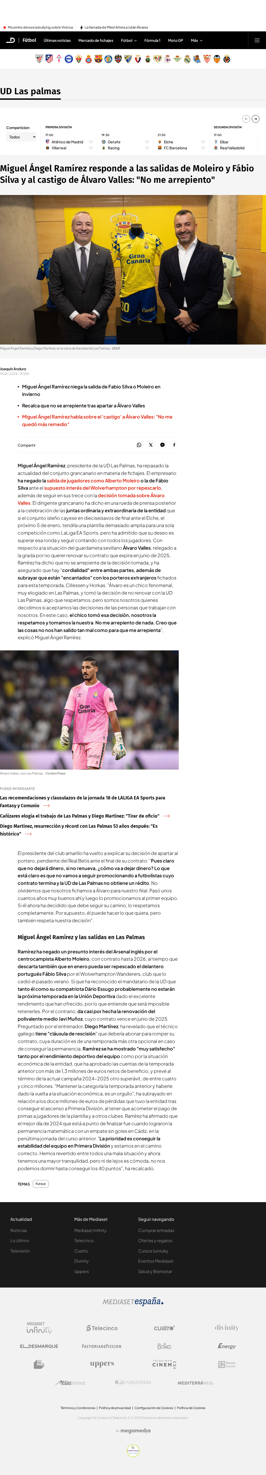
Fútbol (29, 40)
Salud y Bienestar (155, 1271)
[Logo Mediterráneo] (195, 1382)
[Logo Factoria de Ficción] (102, 1346)
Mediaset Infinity (90, 1230)
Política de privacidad (115, 1408)
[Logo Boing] (164, 1346)
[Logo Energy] (227, 1346)
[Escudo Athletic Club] (39, 59)
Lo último (19, 1240)
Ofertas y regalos (155, 1240)
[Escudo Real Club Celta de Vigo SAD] (59, 59)
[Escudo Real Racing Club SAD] (147, 59)
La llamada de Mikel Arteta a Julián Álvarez (116, 27)
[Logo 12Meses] (227, 1364)
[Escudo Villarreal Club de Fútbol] (226, 59)
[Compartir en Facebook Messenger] (162, 445)
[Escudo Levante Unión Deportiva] (118, 59)
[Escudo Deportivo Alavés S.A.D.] (68, 59)
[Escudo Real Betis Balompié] (177, 59)
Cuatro (81, 1251)
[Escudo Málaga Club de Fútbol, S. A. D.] (128, 59)
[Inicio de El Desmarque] (10, 40)
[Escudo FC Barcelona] (98, 59)
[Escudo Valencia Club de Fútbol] (216, 59)
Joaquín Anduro (13, 369)
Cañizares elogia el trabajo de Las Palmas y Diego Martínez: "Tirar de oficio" (79, 816)
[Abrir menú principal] (257, 40)
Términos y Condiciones (78, 1408)
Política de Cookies (191, 1408)
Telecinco (84, 1240)
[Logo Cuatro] (164, 1328)
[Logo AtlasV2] (70, 1382)
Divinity (81, 1261)
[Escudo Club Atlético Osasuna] (138, 59)
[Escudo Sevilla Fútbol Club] (207, 59)
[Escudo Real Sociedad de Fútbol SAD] (197, 59)
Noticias (18, 1230)
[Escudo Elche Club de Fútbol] (78, 59)
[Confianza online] (133, 1455)
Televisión (20, 1251)
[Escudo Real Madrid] (187, 59)
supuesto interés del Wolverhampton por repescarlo (102, 488)
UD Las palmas (30, 91)
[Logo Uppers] (102, 1364)
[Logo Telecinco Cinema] (164, 1364)
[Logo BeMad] (39, 1364)
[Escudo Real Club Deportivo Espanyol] (88, 59)
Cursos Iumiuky (153, 1251)
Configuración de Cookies (154, 1408)
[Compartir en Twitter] (150, 445)
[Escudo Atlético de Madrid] (49, 59)
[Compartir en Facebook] (174, 445)
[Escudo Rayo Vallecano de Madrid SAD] (157, 59)
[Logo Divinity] (227, 1328)
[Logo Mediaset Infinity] (39, 1328)
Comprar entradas (156, 1230)
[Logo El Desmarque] (39, 1346)
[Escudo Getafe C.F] (108, 59)
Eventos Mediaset (156, 1261)
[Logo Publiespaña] (133, 1382)
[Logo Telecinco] (101, 1328)
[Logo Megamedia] (135, 1431)
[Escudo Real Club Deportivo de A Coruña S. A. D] (167, 59)
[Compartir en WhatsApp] (139, 445)
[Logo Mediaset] (133, 1305)
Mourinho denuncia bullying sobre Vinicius (40, 27)
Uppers (81, 1271)
